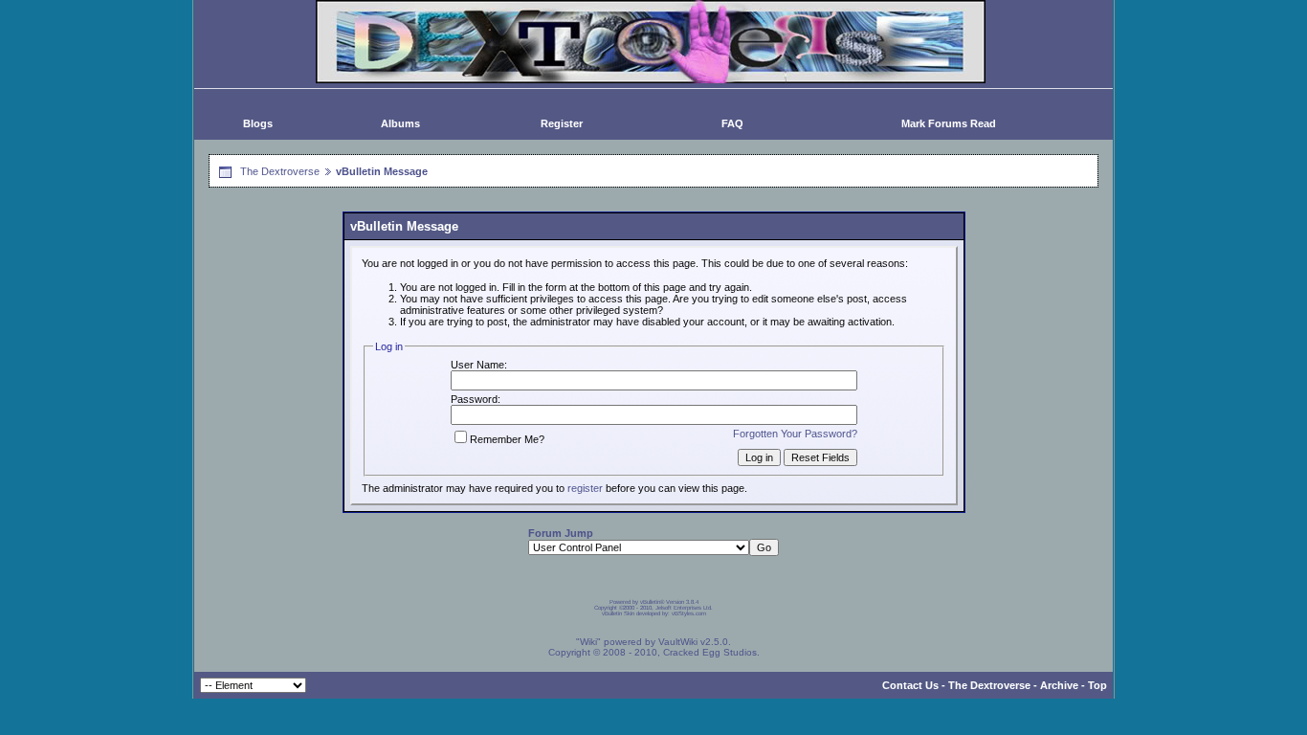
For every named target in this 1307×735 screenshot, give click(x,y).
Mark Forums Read (948, 123)
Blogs (258, 123)
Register (562, 123)
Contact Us (910, 685)
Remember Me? (507, 439)
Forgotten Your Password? (795, 433)
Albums (400, 123)
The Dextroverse (280, 171)
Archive (1059, 685)
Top (1097, 685)
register (585, 488)
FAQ (732, 123)
